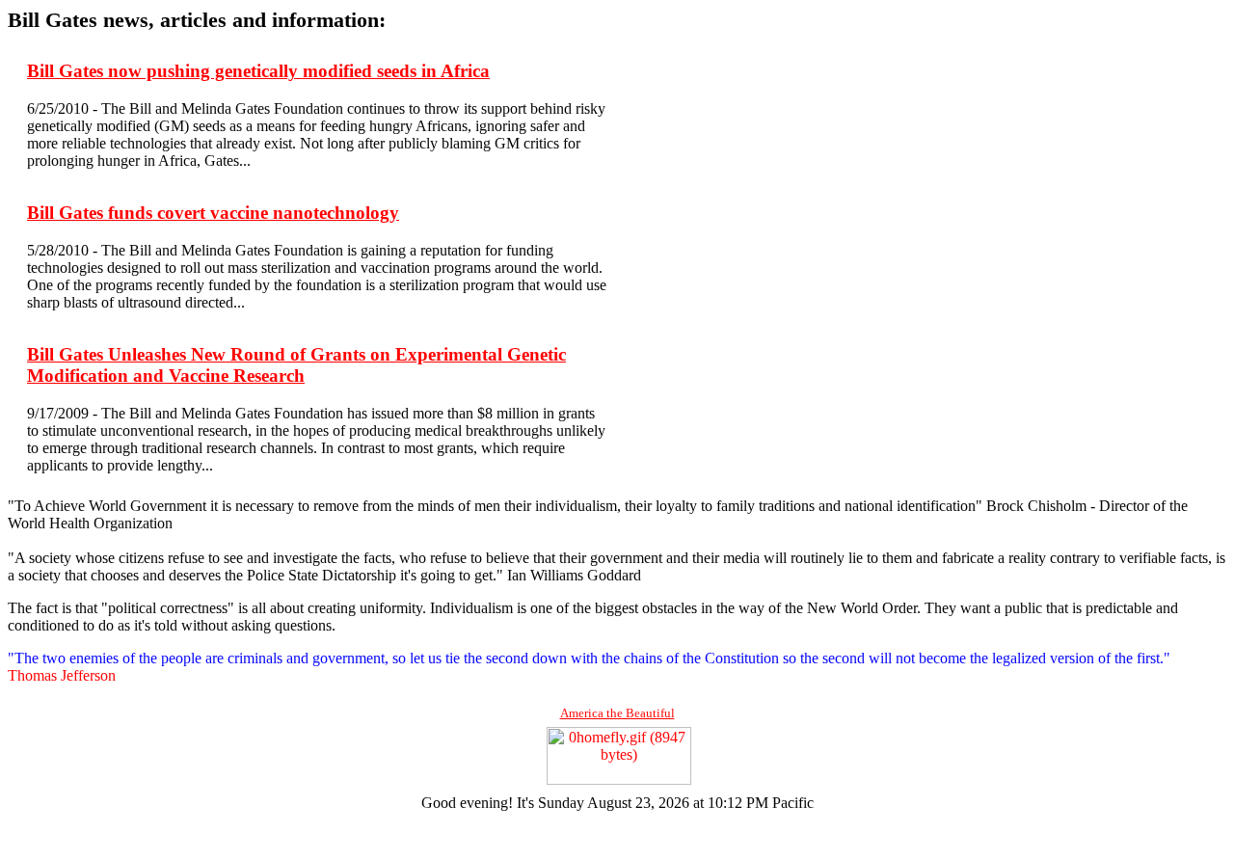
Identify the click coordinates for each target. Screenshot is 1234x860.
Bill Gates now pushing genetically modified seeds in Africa (258, 71)
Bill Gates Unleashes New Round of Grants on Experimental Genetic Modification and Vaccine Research (296, 365)
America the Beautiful (617, 713)
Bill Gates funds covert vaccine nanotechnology (213, 212)
